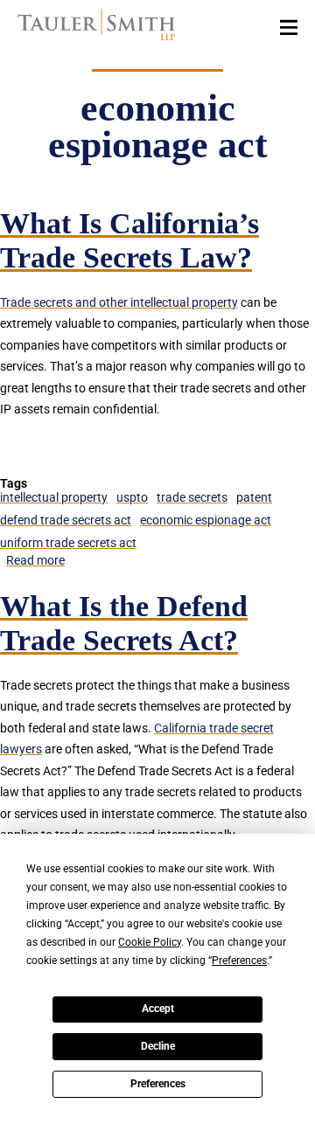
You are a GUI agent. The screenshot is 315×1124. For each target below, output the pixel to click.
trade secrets (192, 497)
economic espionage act (205, 520)
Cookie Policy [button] (149, 942)
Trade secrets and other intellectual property (119, 302)
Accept (158, 1009)
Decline (158, 1046)
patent (254, 497)
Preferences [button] (239, 960)
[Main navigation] (289, 26)
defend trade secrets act (65, 520)
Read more (35, 560)
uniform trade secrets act (68, 543)
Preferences (158, 1084)
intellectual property (54, 497)
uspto (132, 497)
